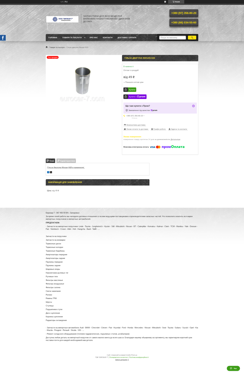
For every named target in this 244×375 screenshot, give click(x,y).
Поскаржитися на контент (118, 357)
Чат (235, 368)
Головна (52, 38)
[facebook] (48, 172)
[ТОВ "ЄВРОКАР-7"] (62, 18)
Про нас (94, 38)
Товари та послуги (72, 38)
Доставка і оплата (127, 38)
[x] (51, 172)
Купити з (132, 97)
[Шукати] (192, 37)
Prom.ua (134, 355)
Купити (132, 90)
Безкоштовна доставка (136, 125)
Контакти (107, 38)
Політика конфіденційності (139, 357)
